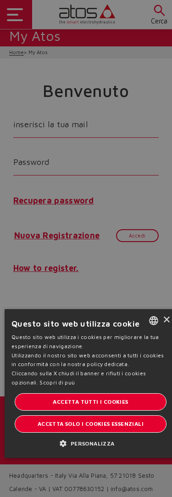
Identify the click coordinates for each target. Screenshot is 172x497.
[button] (90, 443)
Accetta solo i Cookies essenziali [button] (91, 423)
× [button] (166, 319)
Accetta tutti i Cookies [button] (90, 401)
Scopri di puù (57, 382)
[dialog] (86, 248)
